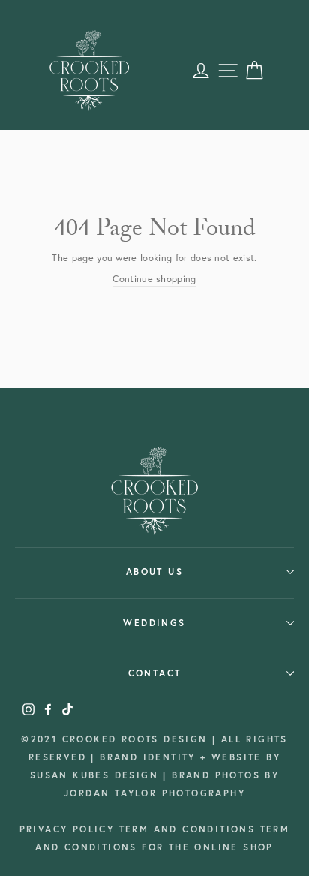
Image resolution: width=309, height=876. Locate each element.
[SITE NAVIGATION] (228, 70)
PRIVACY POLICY (69, 829)
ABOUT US (154, 571)
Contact (155, 673)
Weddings (154, 622)
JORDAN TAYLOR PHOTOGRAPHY (154, 793)
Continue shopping (154, 278)
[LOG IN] (201, 70)
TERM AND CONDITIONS (189, 829)
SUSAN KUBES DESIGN (97, 775)
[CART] (254, 70)
